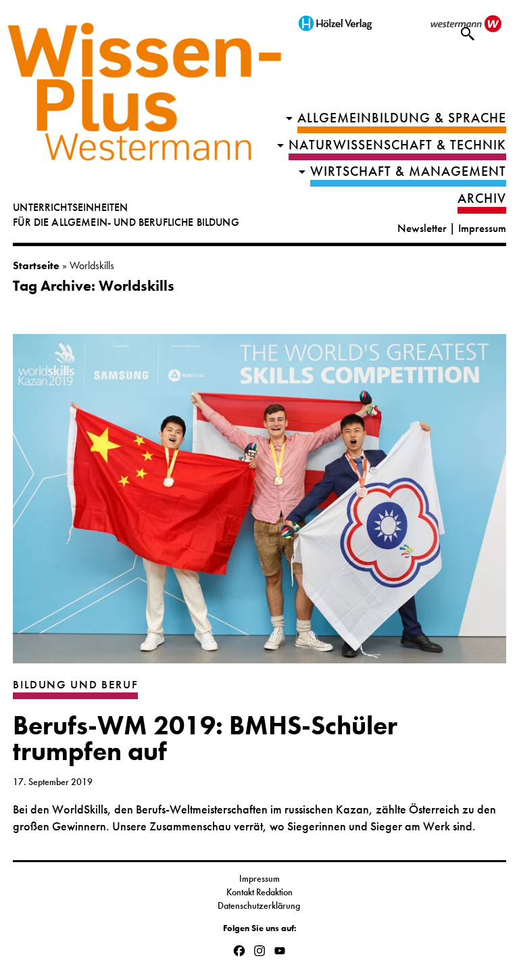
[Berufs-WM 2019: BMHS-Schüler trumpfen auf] (259, 505)
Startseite (36, 265)
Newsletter (422, 228)
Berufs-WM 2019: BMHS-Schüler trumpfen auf (205, 739)
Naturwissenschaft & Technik (397, 145)
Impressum (482, 228)
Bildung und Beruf (75, 685)
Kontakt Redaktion (259, 892)
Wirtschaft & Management (408, 171)
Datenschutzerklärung (260, 905)
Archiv (482, 198)
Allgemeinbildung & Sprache (401, 118)
